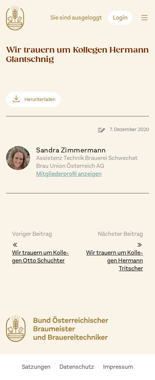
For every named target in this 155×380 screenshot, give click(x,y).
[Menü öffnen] (144, 18)
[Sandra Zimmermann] (18, 157)
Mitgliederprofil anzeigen (69, 174)
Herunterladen (39, 99)
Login (120, 17)
